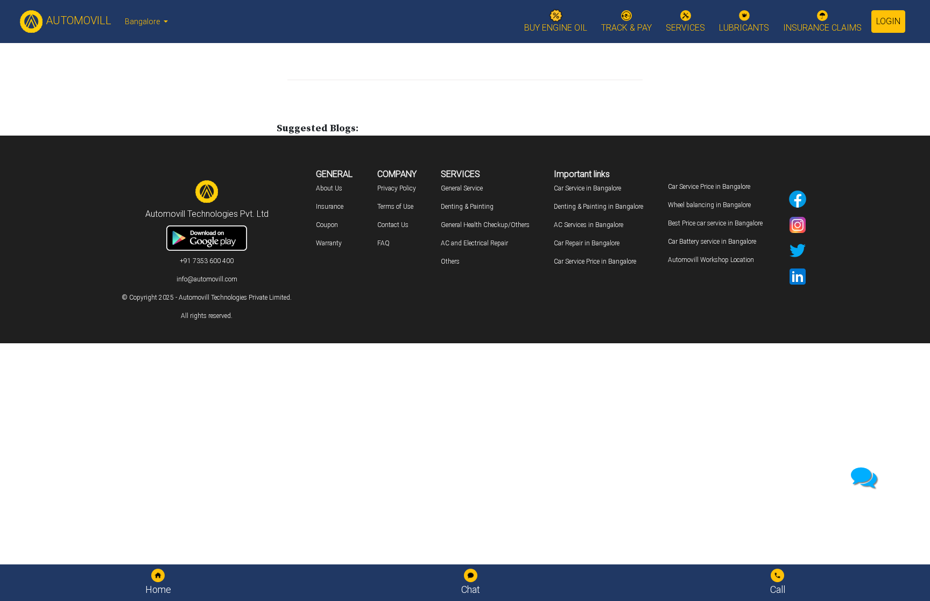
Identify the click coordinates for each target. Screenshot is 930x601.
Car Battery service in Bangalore (712, 241)
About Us (329, 188)
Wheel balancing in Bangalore (709, 205)
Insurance (329, 206)
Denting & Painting (467, 206)
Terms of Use (395, 206)
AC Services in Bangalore (588, 225)
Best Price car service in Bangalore (715, 223)
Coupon (327, 225)
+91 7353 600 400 (207, 261)
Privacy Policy (396, 188)
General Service (462, 188)
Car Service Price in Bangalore (595, 261)
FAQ (383, 243)
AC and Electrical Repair (474, 243)
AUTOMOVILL (77, 20)
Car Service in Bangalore (587, 188)
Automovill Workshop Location (711, 260)
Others (450, 261)
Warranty (329, 243)
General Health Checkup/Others (485, 225)
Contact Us (392, 225)
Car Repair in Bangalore (586, 243)
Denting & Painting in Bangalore (598, 206)
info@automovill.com (207, 279)
